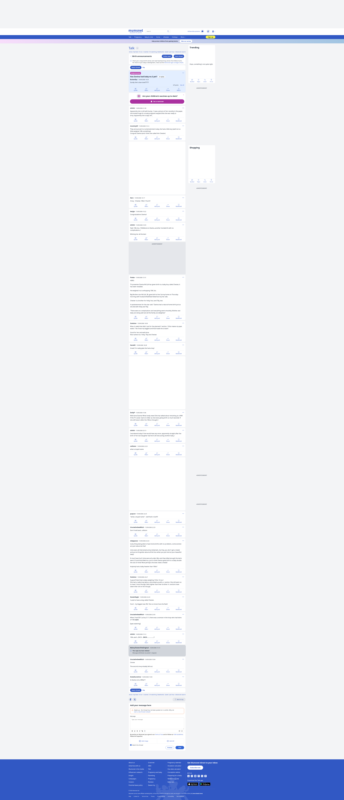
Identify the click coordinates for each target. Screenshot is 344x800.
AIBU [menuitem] (149, 766)
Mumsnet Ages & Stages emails (173, 62)
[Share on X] (135, 699)
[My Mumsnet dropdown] (213, 31)
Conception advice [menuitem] (174, 772)
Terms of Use (159, 734)
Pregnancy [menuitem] (138, 37)
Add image (145, 741)
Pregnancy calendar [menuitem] (174, 763)
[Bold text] (132, 731)
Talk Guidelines (178, 734)
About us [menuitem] (132, 763)
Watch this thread (137, 745)
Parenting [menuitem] (151, 775)
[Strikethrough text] (137, 731)
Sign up (210, 37)
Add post (157, 90)
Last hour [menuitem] (172, 52)
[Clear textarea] (145, 731)
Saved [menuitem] (166, 52)
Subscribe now (195, 768)
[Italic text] (139, 731)
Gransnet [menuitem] (151, 763)
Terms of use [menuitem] (145, 796)
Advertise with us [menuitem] (134, 766)
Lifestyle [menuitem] (166, 37)
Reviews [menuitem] (151, 782)
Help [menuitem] (130, 796)
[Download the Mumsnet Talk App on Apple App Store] (192, 784)
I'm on (211, 81)
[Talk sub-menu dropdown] (137, 48)
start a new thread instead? (142, 712)
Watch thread (136, 67)
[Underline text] (134, 731)
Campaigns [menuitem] (132, 779)
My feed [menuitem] (135, 52)
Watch (179, 90)
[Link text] (142, 731)
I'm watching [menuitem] (153, 52)
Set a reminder (158, 101)
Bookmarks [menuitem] (160, 52)
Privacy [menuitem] (153, 796)
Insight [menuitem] (131, 775)
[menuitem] (188, 776)
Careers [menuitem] (131, 782)
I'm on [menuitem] (141, 52)
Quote (135, 90)
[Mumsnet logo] (136, 31)
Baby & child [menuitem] (149, 37)
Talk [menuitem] (130, 37)
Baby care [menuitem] (171, 782)
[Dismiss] (183, 95)
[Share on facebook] (130, 699)
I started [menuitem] (145, 52)
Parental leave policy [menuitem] (136, 785)
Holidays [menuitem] (175, 37)
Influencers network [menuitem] (135, 772)
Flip (144, 67)
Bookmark (179, 121)
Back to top (180, 699)
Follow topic (167, 56)
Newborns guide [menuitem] (173, 779)
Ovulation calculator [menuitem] (174, 766)
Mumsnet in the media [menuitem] (136, 769)
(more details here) (198, 793)
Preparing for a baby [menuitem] (175, 775)
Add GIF (171, 741)
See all (182, 85)
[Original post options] (183, 73)
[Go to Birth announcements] (131, 56)
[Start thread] (208, 31)
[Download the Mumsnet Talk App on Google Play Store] (205, 784)
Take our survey (186, 41)
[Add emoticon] (182, 731)
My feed (192, 81)
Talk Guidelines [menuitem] (180, 796)
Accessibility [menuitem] (171, 796)
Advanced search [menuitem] (180, 52)
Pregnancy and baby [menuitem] (155, 772)
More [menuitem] (182, 37)
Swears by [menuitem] (151, 785)
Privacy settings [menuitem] (161, 796)
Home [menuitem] (158, 37)
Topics (198, 81)
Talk (131, 48)
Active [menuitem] (131, 52)
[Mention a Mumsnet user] (179, 731)
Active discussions (194, 31)
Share (168, 90)
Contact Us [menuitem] (136, 796)
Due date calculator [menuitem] (174, 769)
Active (204, 81)
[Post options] (183, 108)
